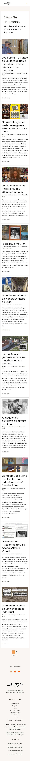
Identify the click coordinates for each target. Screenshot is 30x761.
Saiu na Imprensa (15, 73)
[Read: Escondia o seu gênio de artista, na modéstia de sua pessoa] (15, 343)
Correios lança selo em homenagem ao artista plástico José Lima (14, 127)
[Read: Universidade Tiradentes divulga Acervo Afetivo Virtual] (15, 530)
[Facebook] (15, 671)
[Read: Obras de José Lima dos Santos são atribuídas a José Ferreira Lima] (15, 465)
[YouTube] (19, 671)
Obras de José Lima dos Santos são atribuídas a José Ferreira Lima (14, 480)
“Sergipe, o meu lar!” (14, 243)
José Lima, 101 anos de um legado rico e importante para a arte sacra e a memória (15, 64)
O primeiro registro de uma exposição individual (13, 608)
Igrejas (15, 708)
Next (14, 655)
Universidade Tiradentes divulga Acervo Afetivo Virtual (13, 546)
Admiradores (6, 73)
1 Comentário (6, 246)
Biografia (13, 246)
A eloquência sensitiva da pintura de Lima (14, 421)
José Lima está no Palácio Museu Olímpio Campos (13, 188)
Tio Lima (15, 717)
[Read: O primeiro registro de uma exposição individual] (15, 594)
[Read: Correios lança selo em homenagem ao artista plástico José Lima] (15, 111)
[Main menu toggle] (26, 3)
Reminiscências (15, 710)
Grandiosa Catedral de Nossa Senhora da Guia (14, 298)
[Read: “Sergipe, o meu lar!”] (15, 233)
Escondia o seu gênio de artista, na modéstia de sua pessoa (13, 359)
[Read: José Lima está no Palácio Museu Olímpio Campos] (15, 174)
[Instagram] (11, 671)
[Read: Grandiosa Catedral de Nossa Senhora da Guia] (15, 284)
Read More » (6, 98)
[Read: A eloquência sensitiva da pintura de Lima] (15, 406)
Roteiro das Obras (15, 712)
